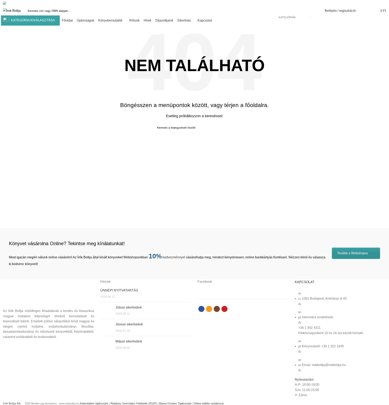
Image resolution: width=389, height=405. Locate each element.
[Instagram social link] (379, 3)
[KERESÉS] (315, 10)
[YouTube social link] (383, 3)
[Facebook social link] (369, 3)
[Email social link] (374, 3)
